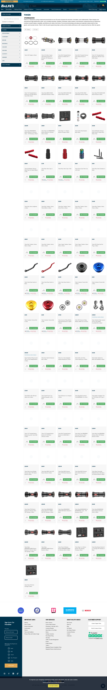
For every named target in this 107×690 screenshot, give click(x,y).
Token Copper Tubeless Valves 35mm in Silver (81, 245)
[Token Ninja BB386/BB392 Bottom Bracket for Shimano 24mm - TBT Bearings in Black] (31, 116)
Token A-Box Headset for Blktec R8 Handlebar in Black (98, 358)
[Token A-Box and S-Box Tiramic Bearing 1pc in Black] (82, 343)
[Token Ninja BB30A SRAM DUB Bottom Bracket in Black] (48, 78)
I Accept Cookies (53, 685)
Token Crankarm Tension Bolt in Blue (98, 283)
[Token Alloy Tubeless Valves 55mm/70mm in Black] (65, 191)
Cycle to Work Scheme (50, 624)
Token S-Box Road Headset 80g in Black (81, 131)
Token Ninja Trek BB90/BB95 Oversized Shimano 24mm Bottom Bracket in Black (81, 435)
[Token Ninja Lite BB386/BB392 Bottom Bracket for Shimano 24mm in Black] (48, 116)
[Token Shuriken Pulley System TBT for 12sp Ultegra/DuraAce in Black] (31, 343)
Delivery (26, 622)
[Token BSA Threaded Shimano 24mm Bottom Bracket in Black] (82, 40)
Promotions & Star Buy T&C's (52, 626)
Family (12, 661)
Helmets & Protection (28, 9)
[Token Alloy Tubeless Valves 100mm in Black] (82, 191)
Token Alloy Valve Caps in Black (46, 169)
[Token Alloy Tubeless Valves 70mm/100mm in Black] (48, 191)
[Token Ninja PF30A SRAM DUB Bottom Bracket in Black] (82, 78)
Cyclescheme (27, 628)
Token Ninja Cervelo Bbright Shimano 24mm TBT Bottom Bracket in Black (31, 473)
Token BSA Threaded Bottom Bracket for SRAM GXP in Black (64, 57)
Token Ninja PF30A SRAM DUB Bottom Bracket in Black (81, 93)
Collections (69, 635)
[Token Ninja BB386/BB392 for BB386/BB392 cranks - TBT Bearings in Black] (82, 494)
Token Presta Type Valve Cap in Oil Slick (81, 169)
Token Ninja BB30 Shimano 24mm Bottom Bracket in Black (81, 473)
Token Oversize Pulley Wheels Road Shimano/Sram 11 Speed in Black (64, 322)
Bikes (2, 9)
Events (47, 641)
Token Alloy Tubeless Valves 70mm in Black (98, 207)
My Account (69, 622)
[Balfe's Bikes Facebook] (8, 673)
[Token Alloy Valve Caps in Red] (65, 154)
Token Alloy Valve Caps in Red (64, 168)
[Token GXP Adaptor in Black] (31, 40)
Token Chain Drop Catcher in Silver (64, 283)
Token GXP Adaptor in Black (31, 55)
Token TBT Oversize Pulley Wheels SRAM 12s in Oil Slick (81, 321)
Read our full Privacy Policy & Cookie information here (53, 682)
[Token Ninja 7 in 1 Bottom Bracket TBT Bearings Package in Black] (82, 532)
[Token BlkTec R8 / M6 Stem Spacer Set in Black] (31, 381)
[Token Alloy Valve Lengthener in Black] (31, 191)
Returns (26, 630)
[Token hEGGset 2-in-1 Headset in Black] (65, 381)
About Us (69, 624)
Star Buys (48, 637)
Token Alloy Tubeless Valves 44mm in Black (47, 245)
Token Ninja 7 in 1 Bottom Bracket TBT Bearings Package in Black (80, 549)
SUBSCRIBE (11, 665)
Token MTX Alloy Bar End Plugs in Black (97, 245)
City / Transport (14, 657)
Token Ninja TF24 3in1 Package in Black (29, 585)
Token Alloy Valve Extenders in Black (98, 169)
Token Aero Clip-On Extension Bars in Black (47, 358)
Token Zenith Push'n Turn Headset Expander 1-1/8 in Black (47, 397)
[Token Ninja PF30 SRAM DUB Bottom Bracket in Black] (98, 78)
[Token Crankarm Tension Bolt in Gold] (31, 305)
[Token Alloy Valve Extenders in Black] (98, 154)
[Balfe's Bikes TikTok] (17, 673)
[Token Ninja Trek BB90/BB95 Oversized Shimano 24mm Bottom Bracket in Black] (82, 419)
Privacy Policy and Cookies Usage (31, 634)
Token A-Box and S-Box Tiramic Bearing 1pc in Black (81, 358)
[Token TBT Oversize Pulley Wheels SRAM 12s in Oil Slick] (82, 305)
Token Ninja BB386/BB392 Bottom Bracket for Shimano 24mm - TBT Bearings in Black (31, 132)
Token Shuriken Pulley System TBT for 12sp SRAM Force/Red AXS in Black (98, 322)
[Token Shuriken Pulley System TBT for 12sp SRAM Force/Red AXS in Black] (98, 305)
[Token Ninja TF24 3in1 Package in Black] (31, 570)
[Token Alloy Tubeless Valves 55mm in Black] (31, 229)
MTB (12, 651)
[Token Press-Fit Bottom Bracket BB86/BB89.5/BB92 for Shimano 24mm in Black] (65, 532)
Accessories (46, 9)
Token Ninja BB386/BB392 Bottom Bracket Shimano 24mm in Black (97, 511)
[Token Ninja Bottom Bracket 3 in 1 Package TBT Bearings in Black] (98, 532)
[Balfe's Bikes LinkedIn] (13, 673)
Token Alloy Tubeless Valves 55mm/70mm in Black (64, 207)
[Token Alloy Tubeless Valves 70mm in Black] (98, 191)
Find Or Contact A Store (96, 628)
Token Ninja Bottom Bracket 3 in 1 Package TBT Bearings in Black (98, 549)
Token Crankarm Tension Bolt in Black (81, 283)
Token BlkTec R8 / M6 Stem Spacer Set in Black (31, 396)
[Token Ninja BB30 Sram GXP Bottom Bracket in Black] (48, 456)
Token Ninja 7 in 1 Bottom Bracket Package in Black (63, 131)
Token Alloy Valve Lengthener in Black (31, 207)
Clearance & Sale (73, 9)
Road (12, 648)
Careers (68, 634)
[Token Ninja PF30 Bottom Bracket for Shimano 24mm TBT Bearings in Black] (31, 494)
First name (7, 628)
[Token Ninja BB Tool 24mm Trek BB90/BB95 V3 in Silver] (82, 381)
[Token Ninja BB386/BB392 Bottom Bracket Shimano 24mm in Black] (98, 494)
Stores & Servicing (93, 9)
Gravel (12, 654)
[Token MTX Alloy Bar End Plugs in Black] (98, 229)
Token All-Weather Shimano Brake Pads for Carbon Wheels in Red (31, 170)
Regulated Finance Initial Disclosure (53, 649)
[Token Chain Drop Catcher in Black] (31, 267)
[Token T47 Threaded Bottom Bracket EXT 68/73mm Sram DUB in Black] (98, 40)
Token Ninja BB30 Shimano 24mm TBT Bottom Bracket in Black (64, 473)
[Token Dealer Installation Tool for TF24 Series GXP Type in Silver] (98, 381)
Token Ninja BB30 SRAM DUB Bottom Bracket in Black (64, 93)
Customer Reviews (71, 632)
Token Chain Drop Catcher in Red (47, 283)
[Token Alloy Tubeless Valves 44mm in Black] (48, 229)
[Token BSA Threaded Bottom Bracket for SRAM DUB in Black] (65, 419)
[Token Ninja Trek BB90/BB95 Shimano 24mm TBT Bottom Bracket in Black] (98, 419)
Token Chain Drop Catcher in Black (31, 283)
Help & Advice (102, 9)
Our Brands (69, 628)
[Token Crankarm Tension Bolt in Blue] (98, 267)
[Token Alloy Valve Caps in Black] (48, 154)
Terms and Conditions (29, 632)
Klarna (47, 632)
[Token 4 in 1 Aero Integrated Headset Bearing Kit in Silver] (65, 343)
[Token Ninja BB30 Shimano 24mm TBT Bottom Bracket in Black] (65, 456)
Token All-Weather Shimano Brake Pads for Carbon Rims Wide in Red (98, 132)
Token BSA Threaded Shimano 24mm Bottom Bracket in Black (81, 57)
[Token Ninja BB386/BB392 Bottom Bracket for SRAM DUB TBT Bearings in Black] (48, 494)
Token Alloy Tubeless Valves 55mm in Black (31, 245)
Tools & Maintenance (56, 9)
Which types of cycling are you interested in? (11, 644)
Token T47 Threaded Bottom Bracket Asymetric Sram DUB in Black (31, 435)
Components (38, 9)
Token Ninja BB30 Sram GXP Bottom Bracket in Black (47, 472)
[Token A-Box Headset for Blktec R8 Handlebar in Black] (98, 343)
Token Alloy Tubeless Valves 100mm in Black (81, 207)
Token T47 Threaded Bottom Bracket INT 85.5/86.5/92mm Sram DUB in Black (31, 94)
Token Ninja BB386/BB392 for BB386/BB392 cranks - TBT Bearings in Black (81, 511)
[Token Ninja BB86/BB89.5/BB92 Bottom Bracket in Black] (48, 532)
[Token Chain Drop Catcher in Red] (48, 267)
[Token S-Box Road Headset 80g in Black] (82, 116)
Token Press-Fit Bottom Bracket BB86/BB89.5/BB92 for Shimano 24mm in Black (64, 549)
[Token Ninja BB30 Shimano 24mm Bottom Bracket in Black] (82, 456)
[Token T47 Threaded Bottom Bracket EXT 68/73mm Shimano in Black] (48, 419)
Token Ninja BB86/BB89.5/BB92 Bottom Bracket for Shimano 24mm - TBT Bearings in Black (31, 549)
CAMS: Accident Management (52, 639)
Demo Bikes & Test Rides (51, 630)
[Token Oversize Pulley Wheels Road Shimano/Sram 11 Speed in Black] (65, 305)
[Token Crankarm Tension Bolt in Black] (82, 267)
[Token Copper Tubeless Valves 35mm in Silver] (82, 229)
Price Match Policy (50, 635)
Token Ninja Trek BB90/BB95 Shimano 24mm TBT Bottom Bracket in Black (98, 435)
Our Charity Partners (71, 630)
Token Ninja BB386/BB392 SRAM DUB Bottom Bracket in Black (64, 511)
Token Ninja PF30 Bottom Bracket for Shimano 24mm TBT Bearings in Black (30, 511)
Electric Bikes (9, 9)
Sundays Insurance (50, 634)
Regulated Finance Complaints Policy (54, 647)
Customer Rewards (50, 628)
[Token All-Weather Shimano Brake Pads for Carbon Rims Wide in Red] (98, 116)
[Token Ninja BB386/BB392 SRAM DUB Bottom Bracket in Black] (65, 494)
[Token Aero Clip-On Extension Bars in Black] (48, 343)
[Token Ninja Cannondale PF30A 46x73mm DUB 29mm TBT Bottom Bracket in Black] (98, 456)
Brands (65, 9)
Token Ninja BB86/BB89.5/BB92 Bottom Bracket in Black (47, 549)
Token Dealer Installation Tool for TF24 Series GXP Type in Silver (98, 397)
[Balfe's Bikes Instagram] (4, 673)
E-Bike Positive (49, 643)
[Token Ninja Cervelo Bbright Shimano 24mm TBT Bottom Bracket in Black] (31, 456)
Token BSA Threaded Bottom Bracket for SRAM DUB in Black (64, 435)
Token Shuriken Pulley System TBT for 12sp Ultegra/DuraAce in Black (31, 359)
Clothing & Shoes (18, 9)
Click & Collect (27, 624)
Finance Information (28, 626)
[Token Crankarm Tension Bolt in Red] (48, 305)
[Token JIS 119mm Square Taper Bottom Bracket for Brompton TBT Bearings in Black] (48, 40)
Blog (68, 626)
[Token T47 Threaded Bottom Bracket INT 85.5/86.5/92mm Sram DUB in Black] (31, 78)
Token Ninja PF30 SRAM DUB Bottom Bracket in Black (98, 93)
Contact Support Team (96, 623)
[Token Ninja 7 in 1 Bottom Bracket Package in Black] (65, 116)
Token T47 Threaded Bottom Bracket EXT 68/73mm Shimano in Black (47, 435)
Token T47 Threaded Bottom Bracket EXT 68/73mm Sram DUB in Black (98, 57)
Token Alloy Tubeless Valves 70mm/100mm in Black (47, 207)
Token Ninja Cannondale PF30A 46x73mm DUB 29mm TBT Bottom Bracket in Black (98, 473)
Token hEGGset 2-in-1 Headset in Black (64, 396)
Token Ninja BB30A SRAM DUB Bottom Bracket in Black (47, 93)
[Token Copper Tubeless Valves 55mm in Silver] (65, 229)
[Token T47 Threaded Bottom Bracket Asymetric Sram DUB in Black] (31, 419)
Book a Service (49, 622)
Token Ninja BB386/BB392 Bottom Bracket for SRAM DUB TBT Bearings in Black (47, 511)
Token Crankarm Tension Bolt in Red (47, 321)
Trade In (47, 645)
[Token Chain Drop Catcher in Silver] (65, 267)
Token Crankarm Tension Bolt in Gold (31, 321)
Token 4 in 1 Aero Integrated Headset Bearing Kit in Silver (64, 358)
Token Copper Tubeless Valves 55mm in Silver (64, 245)
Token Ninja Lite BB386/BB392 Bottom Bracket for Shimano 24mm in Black (48, 132)
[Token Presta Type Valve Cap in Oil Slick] (82, 154)
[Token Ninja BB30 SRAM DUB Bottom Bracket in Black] (65, 78)
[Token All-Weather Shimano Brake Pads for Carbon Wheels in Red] (31, 154)
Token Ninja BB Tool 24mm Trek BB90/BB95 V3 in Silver (81, 396)
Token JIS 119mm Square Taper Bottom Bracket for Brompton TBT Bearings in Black (47, 57)
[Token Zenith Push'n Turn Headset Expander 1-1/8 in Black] (48, 381)
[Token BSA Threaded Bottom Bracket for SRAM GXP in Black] (65, 40)
